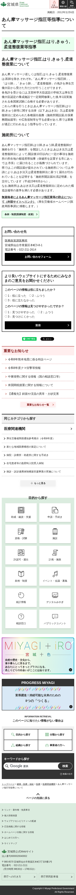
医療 (38, 784)
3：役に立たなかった (21, 300)
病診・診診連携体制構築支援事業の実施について (34, 471)
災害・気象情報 (54, 4)
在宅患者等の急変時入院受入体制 (25, 463)
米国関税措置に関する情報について (30, 385)
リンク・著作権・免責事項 (17, 810)
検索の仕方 (67, 774)
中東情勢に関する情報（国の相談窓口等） (35, 376)
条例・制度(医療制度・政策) (19, 214)
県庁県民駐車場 (49, 876)
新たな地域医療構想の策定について (26, 446)
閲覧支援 (63, 4)
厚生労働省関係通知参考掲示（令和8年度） (31, 438)
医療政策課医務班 (16, 240)
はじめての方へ (11, 837)
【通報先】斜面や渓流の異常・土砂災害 (33, 393)
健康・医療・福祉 (25, 784)
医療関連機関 (14, 429)
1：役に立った (17, 295)
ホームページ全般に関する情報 (19, 832)
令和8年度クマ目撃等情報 (24, 367)
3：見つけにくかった (21, 316)
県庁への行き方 (12, 876)
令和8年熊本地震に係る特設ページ (30, 359)
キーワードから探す (17, 758)
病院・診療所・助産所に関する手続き (28, 455)
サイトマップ (10, 843)
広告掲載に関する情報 (14, 826)
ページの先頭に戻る (38, 797)
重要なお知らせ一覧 (38, 404)
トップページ (8, 784)
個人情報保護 (10, 815)
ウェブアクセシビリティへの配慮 (20, 821)
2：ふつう (38, 295)
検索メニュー (72, 4)
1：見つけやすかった (21, 312)
